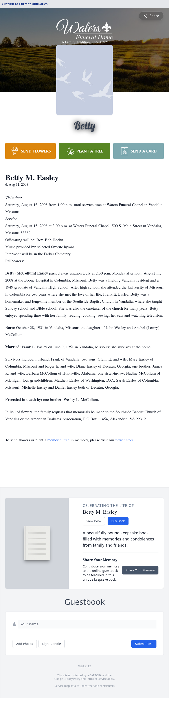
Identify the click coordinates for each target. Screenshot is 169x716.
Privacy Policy (72, 679)
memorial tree (58, 439)
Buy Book (118, 521)
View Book (93, 521)
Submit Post (144, 644)
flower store (124, 439)
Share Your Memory (140, 570)
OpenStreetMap (89, 686)
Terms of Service (96, 679)
